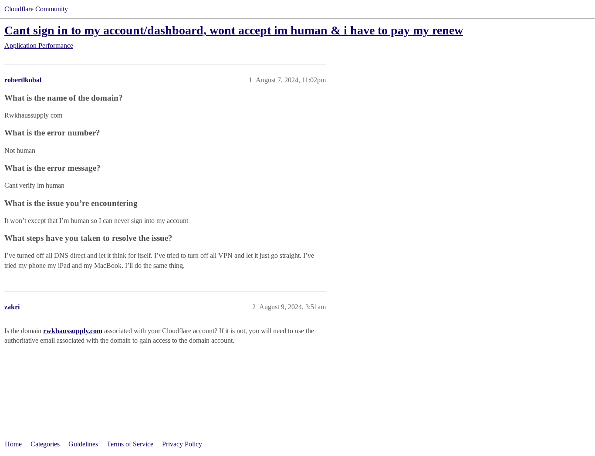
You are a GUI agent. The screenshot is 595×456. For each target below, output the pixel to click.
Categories (45, 444)
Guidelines (83, 444)
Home (13, 444)
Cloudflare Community (36, 9)
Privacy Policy (182, 444)
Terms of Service (130, 444)
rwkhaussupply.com (72, 330)
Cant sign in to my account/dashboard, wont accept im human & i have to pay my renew (233, 30)
